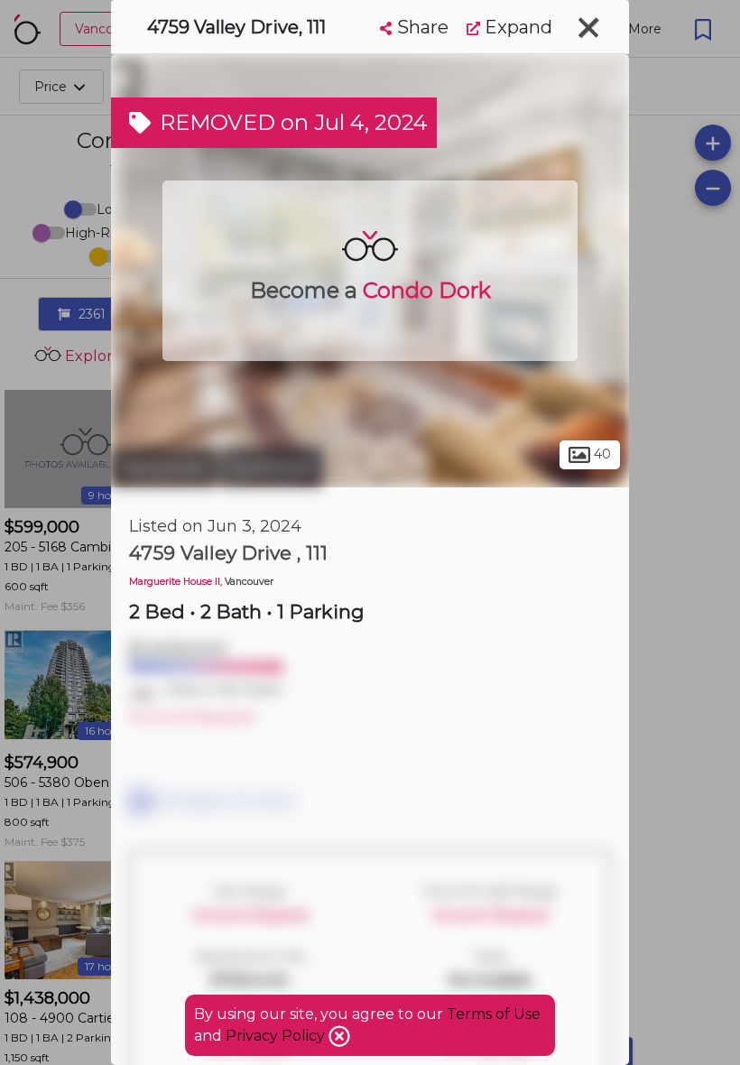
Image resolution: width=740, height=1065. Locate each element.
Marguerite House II (174, 582)
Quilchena (271, 467)
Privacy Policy (277, 1035)
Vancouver (163, 467)
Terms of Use (494, 1014)
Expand (516, 27)
